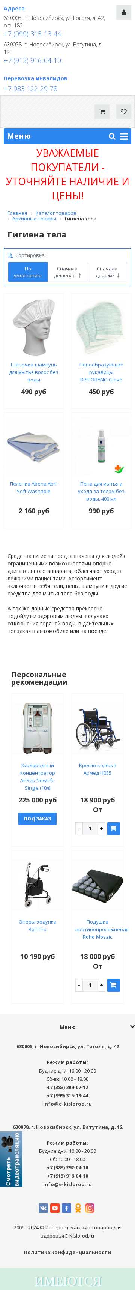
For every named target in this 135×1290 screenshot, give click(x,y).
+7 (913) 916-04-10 (32, 60)
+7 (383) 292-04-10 (67, 1167)
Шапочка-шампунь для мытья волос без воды (33, 372)
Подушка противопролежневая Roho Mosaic (102, 929)
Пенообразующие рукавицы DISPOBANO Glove (101, 372)
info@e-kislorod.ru (67, 1103)
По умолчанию (28, 272)
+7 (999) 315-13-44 (32, 33)
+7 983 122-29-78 (30, 88)
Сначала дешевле (66, 272)
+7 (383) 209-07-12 (67, 1087)
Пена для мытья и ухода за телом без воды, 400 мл (101, 491)
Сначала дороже (107, 272)
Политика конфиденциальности (67, 1252)
